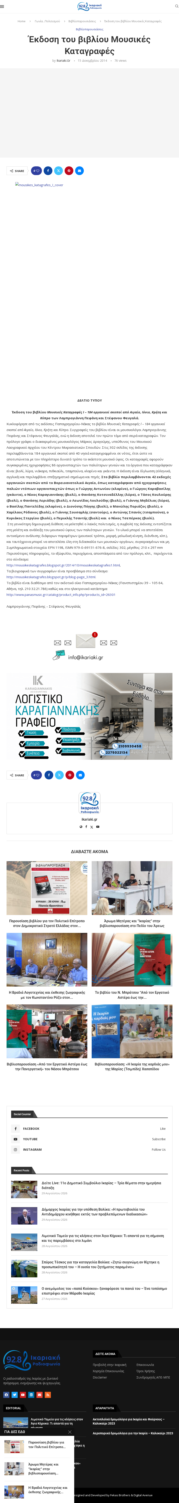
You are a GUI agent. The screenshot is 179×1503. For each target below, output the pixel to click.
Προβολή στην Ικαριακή (109, 1364)
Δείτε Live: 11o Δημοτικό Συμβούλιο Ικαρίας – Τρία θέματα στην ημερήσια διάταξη (101, 1185)
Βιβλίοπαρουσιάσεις (82, 21)
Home (22, 21)
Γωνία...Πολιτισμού (47, 21)
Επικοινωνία (145, 1364)
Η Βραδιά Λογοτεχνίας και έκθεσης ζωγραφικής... (47, 1490)
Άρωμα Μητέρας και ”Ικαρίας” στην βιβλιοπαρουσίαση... (43, 1468)
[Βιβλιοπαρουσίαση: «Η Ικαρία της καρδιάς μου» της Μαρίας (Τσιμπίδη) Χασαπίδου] (132, 1031)
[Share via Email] (79, 170)
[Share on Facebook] (48, 170)
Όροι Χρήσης (145, 1371)
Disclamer (100, 1377)
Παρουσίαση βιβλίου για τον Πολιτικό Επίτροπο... (47, 1444)
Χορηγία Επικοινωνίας (108, 1371)
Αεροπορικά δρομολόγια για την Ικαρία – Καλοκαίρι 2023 (133, 1433)
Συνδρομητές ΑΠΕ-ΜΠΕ (153, 1377)
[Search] (177, 7)
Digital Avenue (143, 1495)
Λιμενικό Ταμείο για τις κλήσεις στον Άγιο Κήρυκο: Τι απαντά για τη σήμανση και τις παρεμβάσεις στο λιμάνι (103, 1238)
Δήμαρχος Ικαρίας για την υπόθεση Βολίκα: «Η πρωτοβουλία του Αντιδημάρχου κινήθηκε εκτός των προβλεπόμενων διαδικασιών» (95, 1211)
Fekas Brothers (120, 1495)
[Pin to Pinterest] (69, 170)
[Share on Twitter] (58, 170)
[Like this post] (37, 170)
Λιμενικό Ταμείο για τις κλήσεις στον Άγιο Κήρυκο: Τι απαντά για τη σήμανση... (57, 1424)
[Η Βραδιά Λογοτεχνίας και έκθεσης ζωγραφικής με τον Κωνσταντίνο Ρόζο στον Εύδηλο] (47, 960)
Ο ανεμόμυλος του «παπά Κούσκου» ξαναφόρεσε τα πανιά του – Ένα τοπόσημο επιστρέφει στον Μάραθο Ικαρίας (104, 1291)
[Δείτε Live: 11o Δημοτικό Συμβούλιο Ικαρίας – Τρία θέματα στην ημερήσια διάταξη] (24, 1189)
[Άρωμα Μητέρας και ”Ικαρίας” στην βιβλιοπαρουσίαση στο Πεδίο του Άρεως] (132, 888)
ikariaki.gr (63, 60)
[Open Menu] (2, 7)
